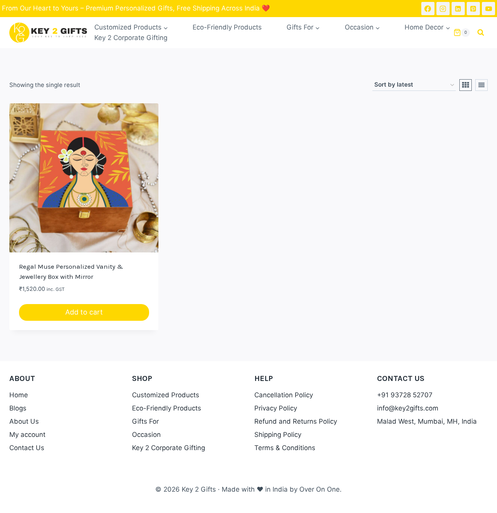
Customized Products (165, 395)
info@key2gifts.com (407, 408)
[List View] (481, 85)
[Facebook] (427, 8)
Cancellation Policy (283, 395)
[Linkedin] (458, 8)
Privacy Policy (275, 408)
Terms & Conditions (284, 448)
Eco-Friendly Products (227, 27)
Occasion (146, 434)
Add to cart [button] (84, 312)
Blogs (17, 408)
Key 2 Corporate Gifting (130, 38)
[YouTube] (488, 8)
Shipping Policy (277, 434)
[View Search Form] (481, 33)
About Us (24, 421)
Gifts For (145, 421)
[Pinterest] (473, 8)
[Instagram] (443, 8)
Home (18, 395)
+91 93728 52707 (405, 395)
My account (27, 434)
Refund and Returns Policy (295, 421)
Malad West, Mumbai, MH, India (427, 421)
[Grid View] (465, 85)
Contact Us (26, 448)
